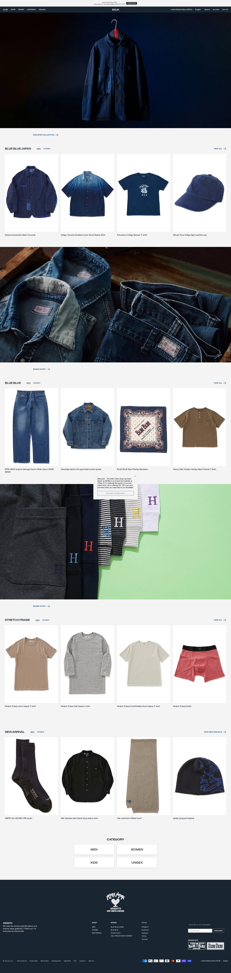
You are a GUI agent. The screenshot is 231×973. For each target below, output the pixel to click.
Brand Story (39, 369)
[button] (181, 10)
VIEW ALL (218, 149)
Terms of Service (22, 961)
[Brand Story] (115, 304)
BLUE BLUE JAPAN (117, 927)
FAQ (75, 961)
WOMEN (46, 149)
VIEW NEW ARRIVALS (213, 732)
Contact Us (82, 961)
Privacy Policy (34, 961)
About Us (91, 961)
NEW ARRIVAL (97, 933)
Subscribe (218, 931)
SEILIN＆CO (9, 961)
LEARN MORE (131, 3)
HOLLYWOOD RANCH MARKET (122, 936)
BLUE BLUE (114, 930)
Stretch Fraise (116, 933)
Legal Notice (67, 961)
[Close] (135, 476)
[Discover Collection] (115, 70)
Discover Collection (43, 135)
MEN (39, 149)
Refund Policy (45, 961)
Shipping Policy (56, 961)
